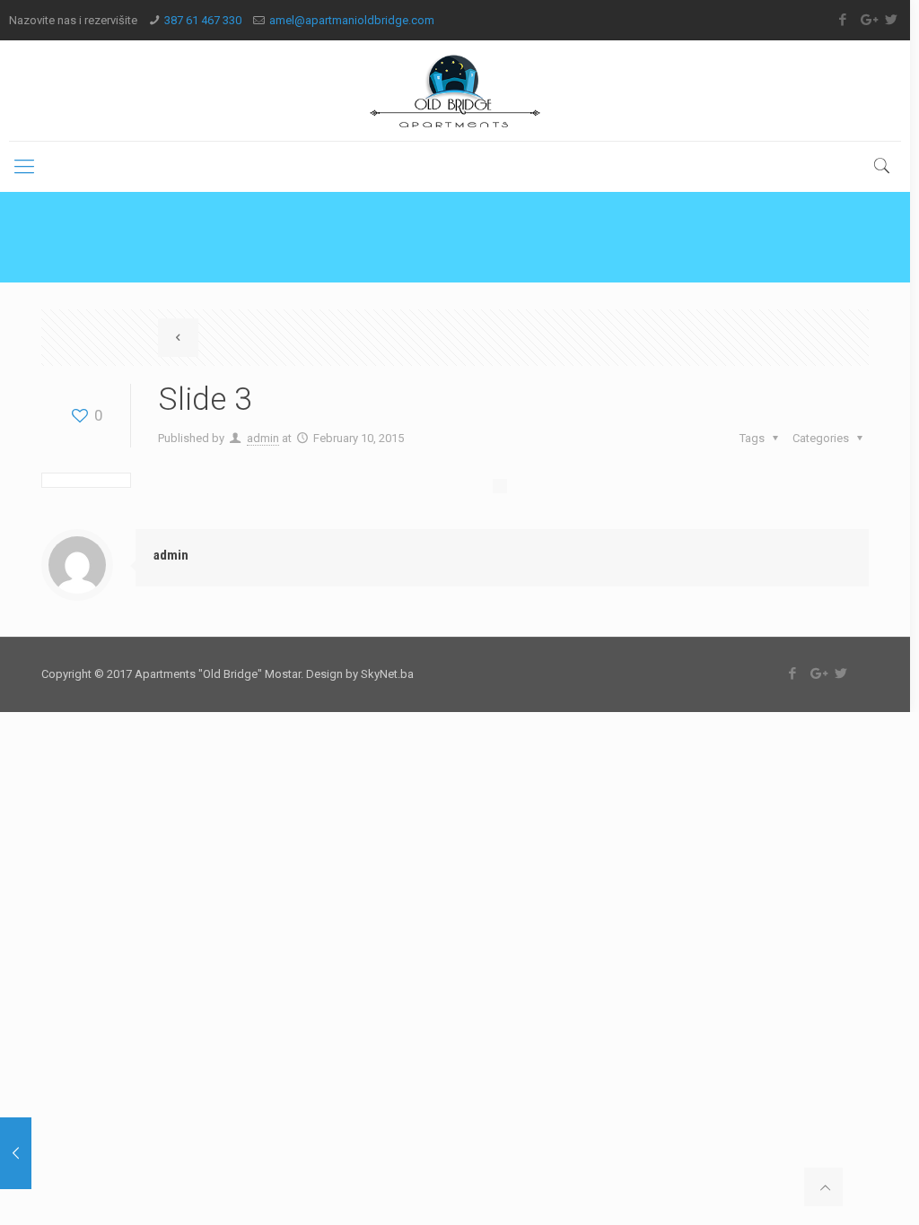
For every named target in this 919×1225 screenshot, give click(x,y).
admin (263, 438)
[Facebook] (843, 20)
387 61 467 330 (202, 20)
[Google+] (867, 20)
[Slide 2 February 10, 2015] (15, 1153)
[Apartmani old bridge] (455, 90)
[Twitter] (891, 20)
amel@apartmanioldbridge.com (351, 20)
